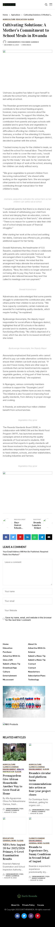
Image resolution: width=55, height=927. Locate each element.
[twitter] (24, 916)
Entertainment (10, 675)
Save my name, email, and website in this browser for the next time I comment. (28, 618)
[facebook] (17, 916)
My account (8, 679)
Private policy (28, 905)
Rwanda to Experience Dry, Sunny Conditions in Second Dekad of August (40, 854)
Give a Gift (8, 660)
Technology (33, 679)
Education (7, 648)
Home (5, 15)
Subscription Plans (36, 675)
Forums (40, 905)
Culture (6, 671)
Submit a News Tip (36, 656)
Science (31, 652)
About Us (32, 644)
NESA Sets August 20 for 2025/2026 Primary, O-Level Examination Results (14, 852)
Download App (10, 667)
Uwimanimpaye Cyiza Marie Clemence (23, 42)
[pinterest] (37, 916)
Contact (32, 664)
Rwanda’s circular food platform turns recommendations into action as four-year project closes (40, 783)
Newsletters (34, 671)
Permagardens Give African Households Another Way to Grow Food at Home (12, 784)
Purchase (7, 652)
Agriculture (15, 15)
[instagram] (31, 916)
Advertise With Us (36, 648)
